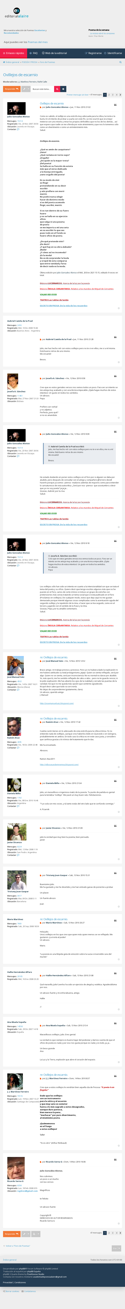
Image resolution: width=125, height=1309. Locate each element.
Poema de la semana (99, 29)
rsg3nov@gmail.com (27, 1191)
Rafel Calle (42, 81)
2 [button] (108, 94)
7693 (19, 923)
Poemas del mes (38, 42)
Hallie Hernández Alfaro (19, 972)
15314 (20, 121)
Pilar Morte (98, 36)
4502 (19, 681)
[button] (120, 95)
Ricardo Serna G (15, 1181)
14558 (20, 1026)
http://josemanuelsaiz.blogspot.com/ (57, 703)
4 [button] (116, 94)
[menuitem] (33, 53)
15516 (20, 1096)
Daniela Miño (14, 793)
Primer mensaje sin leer (78, 94)
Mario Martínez (15, 919)
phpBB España (34, 1271)
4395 (19, 742)
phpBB (22, 1268)
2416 (19, 325)
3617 (19, 895)
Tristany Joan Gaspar (18, 891)
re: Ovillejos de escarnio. (54, 657)
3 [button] (112, 94)
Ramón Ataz (13, 737)
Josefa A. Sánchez (16, 391)
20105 (20, 976)
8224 (19, 846)
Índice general (9, 1259)
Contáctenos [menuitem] (30, 1291)
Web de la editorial (56, 53)
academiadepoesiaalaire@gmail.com (50, 1277)
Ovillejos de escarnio (20, 74)
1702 (19, 797)
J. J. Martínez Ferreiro (27, 81)
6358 (19, 1185)
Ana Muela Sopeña (16, 1022)
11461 (20, 395)
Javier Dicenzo (14, 842)
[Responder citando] (115, 104)
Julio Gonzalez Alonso (18, 116)
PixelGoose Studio (35, 1274)
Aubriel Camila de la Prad (20, 321)
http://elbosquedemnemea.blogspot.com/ (59, 764)
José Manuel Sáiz (15, 677)
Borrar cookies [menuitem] (12, 1291)
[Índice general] (16, 12)
